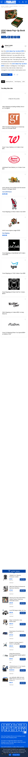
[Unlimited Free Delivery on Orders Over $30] (14, 159)
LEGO (23, 81)
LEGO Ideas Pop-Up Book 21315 (15, 51)
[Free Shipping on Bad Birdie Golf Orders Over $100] (14, 245)
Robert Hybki (8, 45)
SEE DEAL (23, 579)
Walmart (11, 582)
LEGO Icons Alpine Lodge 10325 (11, 230)
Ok (10, 754)
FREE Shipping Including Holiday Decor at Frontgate (13, 107)
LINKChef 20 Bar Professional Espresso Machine (17, 587)
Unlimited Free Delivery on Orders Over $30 (13, 168)
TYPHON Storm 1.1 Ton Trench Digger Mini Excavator (17, 666)
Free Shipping (18, 81)
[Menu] (2, 2)
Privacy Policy (16, 754)
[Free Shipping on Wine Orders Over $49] (14, 204)
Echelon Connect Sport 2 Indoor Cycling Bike (16, 643)
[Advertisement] (14, 552)
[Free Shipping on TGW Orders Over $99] (14, 265)
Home (2, 6)
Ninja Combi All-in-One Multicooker (15, 620)
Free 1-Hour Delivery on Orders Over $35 (13, 147)
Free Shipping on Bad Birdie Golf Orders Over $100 (13, 253)
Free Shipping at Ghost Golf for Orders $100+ (13, 292)
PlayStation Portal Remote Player (16, 631)
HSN (10, 662)
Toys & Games (14, 6)
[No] (26, 752)
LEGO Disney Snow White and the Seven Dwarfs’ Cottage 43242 (13, 188)
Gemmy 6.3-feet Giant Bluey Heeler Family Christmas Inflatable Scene (17, 599)
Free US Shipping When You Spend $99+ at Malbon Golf (13, 333)
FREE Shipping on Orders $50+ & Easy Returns (13, 313)
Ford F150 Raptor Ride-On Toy (17, 610)
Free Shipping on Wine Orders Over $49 (13, 212)
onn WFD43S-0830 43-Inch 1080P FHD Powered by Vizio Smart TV (16, 679)
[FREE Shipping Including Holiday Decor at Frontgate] (14, 98)
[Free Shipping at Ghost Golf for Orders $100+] (14, 284)
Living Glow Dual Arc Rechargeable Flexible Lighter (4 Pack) (17, 655)
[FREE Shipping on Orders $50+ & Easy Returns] (14, 304)
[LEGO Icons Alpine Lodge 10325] (14, 222)
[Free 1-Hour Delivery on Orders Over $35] (14, 139)
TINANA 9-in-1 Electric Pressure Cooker (15, 576)
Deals (6, 6)
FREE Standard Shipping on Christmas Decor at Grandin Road (13, 127)
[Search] (19, 2)
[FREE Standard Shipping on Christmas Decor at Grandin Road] (14, 119)
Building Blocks (9, 81)
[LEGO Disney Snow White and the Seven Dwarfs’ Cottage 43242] (14, 179)
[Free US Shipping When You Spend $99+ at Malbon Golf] (14, 324)
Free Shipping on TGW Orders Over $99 (13, 273)
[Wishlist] (26, 2)
